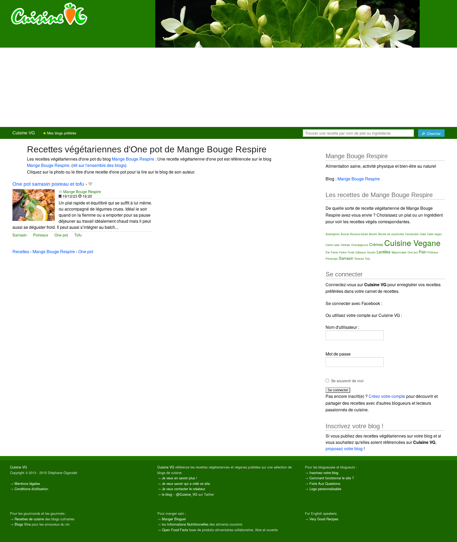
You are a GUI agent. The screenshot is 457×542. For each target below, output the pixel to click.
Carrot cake (333, 245)
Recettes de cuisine (29, 518)
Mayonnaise (399, 252)
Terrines (359, 259)
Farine (343, 252)
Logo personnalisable (325, 488)
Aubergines (333, 234)
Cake (423, 234)
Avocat (345, 234)
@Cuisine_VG (186, 494)
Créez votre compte (387, 396)
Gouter (371, 252)
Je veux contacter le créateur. (184, 488)
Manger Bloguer (174, 518)
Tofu (78, 235)
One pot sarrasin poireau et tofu (48, 184)
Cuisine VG (23, 132)
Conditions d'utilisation (31, 488)
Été (328, 252)
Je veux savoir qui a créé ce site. (186, 483)
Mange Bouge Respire (133, 159)
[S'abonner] (60, 191)
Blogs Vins (23, 524)
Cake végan (434, 234)
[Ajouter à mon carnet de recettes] (90, 184)
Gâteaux (360, 252)
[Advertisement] (228, 87)
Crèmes (376, 244)
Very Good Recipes (323, 518)
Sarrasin (19, 235)
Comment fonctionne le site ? (331, 477)
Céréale (345, 245)
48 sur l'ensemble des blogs (99, 165)
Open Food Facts (175, 529)
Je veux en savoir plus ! (179, 477)
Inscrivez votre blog (323, 472)
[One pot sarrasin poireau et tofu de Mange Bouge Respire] (33, 204)
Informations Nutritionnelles (187, 524)
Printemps (332, 259)
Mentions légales (27, 483)
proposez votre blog (344, 448)
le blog (167, 494)
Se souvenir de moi (347, 380)
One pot (61, 235)
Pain (422, 251)
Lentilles (384, 251)
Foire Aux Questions (324, 483)
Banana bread (359, 234)
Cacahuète (412, 234)
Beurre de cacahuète (391, 234)
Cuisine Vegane (412, 242)
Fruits (351, 252)
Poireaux (40, 235)
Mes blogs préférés (61, 132)
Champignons (359, 245)
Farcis (334, 252)
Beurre (373, 234)
